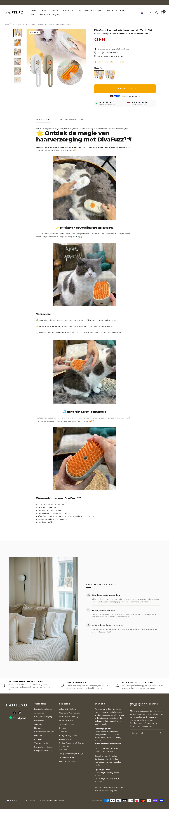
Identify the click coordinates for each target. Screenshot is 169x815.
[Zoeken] (156, 12)
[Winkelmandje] (162, 12)
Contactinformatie (117, 10)
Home (34, 10)
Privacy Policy (65, 739)
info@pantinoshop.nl (109, 748)
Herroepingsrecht (66, 724)
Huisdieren (39, 735)
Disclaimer (63, 732)
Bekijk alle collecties (43, 709)
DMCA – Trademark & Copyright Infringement (72, 744)
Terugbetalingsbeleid (68, 735)
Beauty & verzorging (43, 716)
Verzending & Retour (71, 119)
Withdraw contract (67, 761)
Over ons (63, 750)
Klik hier (114, 756)
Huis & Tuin (68, 10)
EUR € (146, 12)
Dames (44, 10)
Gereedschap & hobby (44, 732)
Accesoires (39, 713)
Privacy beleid (151, 723)
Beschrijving (43, 119)
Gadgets (38, 724)
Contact (133, 726)
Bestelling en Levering (68, 716)
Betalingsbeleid (66, 720)
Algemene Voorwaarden (69, 713)
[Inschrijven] (160, 733)
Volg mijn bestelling (90, 10)
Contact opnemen (67, 757)
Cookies (62, 728)
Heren (55, 10)
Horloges (38, 728)
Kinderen (38, 739)
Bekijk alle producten (43, 747)
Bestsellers (39, 720)
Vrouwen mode (41, 743)
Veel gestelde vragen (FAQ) (45, 15)
